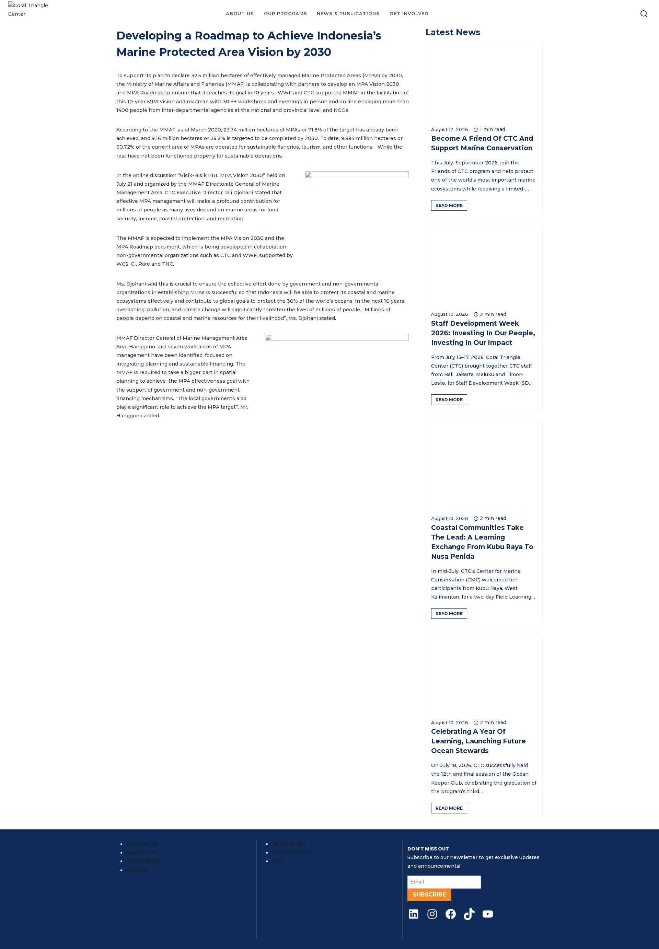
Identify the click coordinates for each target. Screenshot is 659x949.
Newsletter (141, 852)
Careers (136, 870)
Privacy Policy (291, 852)
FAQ (276, 861)
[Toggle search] (644, 14)
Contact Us (142, 844)
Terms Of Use (288, 844)
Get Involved (143, 861)
